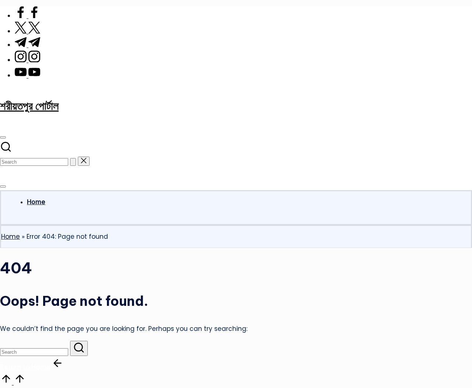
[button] (73, 162)
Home (10, 236)
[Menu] (3, 186)
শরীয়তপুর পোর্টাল (29, 106)
